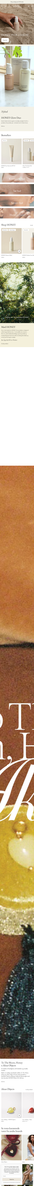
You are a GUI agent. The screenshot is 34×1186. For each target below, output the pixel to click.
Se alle (31, 225)
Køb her (3, 1081)
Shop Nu (5, 40)
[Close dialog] (32, 1165)
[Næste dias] (31, 153)
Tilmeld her (11, 1179)
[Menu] (2, 6)
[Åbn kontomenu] (28, 6)
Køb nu (3, 126)
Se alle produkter (4, 343)
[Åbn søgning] (5, 6)
